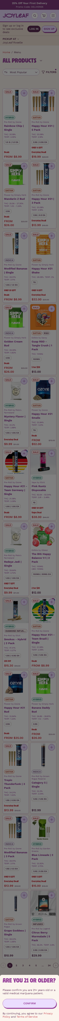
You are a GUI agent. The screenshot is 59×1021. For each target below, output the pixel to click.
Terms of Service (27, 1016)
